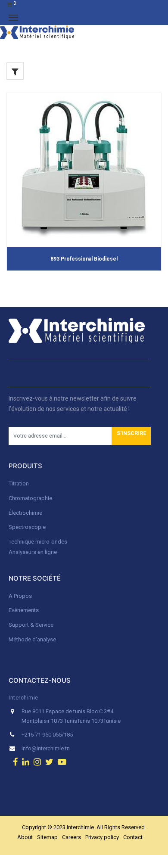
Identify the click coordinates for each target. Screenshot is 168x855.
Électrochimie (25, 513)
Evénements (24, 610)
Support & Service (31, 625)
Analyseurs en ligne (33, 552)
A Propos (21, 596)
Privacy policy (102, 837)
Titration (19, 483)
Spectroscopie (27, 527)
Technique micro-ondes (38, 541)
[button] (131, 436)
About (25, 837)
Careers (71, 837)
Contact (133, 837)
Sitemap (47, 837)
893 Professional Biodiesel (84, 259)
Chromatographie (30, 498)
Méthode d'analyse (32, 639)
